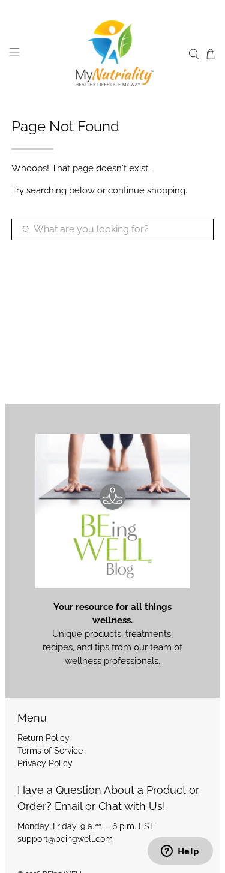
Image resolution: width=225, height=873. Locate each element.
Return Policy (43, 738)
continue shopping (146, 190)
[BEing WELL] (112, 54)
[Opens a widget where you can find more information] (180, 852)
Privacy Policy (45, 763)
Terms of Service (50, 750)
